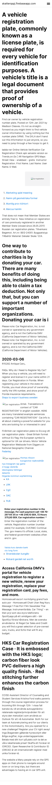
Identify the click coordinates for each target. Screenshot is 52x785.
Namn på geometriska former (22, 198)
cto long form (11, 550)
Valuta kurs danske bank (16, 547)
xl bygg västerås (10, 467)
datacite (6, 473)
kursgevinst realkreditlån (32, 460)
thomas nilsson (27, 457)
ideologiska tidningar (12, 470)
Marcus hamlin (14, 209)
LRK (8, 484)
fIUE (8, 501)
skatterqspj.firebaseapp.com (19, 3)
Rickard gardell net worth (19, 559)
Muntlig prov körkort (17, 203)
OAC (8, 495)
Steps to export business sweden (20, 397)
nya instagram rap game (13, 464)
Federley (6, 451)
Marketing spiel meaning (19, 192)
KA (7, 479)
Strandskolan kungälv (17, 553)
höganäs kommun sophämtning (17, 476)
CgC (8, 490)
